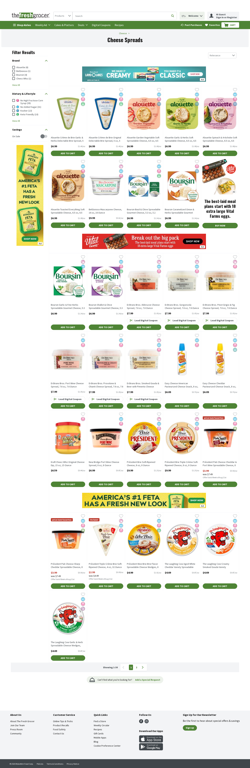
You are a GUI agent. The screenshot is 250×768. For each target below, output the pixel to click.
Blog (96, 741)
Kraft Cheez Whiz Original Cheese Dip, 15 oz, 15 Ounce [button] (68, 463)
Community (16, 733)
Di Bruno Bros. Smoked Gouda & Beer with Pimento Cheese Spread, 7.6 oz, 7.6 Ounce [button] (143, 385)
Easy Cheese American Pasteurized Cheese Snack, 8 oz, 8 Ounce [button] (181, 385)
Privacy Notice (73, 764)
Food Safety (59, 729)
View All (16, 85)
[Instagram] (147, 722)
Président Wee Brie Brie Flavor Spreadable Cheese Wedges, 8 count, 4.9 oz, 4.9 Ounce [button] (143, 565)
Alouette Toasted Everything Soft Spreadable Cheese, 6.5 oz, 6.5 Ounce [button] (68, 211)
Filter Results (23, 52)
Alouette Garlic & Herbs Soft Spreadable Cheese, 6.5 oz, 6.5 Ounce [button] (180, 139)
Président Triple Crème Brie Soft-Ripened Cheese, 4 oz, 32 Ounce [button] (105, 565)
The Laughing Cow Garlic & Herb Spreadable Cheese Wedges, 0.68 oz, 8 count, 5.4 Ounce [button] (67, 644)
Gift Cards (99, 733)
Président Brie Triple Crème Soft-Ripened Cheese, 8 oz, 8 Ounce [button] (181, 463)
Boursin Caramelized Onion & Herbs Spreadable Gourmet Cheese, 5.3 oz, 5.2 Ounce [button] (179, 211)
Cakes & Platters (64, 25)
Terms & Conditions (55, 764)
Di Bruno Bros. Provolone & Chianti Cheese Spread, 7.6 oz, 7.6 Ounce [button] (106, 385)
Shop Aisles (24, 25)
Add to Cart (68, 153)
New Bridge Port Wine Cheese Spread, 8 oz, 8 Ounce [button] (104, 463)
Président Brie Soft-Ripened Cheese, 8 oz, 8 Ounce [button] (141, 463)
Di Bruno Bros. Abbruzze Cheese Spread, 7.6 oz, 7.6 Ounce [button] (143, 306)
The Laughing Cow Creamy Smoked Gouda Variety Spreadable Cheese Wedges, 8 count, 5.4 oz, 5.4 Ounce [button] (218, 565)
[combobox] (62, 16)
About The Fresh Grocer (22, 721)
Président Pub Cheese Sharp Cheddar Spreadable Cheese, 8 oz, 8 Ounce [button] (67, 565)
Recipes (119, 25)
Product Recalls (61, 725)
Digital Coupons (101, 25)
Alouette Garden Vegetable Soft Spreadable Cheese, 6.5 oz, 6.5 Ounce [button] (143, 139)
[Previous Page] (124, 667)
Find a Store (100, 721)
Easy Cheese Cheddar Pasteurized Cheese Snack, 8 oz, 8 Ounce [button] (219, 385)
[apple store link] (151, 741)
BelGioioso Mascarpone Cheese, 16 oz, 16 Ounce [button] (105, 211)
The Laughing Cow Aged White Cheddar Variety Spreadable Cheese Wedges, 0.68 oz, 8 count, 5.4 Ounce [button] (180, 565)
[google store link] (151, 749)
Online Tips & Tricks (63, 721)
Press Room (16, 729)
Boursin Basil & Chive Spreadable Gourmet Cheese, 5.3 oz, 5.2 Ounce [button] (143, 211)
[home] (31, 16)
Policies (40, 764)
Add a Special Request (147, 679)
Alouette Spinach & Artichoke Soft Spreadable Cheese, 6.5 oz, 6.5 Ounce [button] (220, 139)
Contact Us (58, 733)
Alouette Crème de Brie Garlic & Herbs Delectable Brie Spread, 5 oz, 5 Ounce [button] (67, 139)
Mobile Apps (100, 737)
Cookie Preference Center (107, 745)
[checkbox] (14, 136)
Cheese (123, 33)
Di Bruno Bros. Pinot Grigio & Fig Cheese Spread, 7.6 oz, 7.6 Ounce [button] (220, 306)
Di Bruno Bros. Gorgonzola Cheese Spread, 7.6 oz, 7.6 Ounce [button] (182, 306)
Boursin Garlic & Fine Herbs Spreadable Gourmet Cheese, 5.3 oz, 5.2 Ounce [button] (68, 306)
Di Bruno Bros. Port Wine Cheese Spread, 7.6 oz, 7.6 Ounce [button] (67, 385)
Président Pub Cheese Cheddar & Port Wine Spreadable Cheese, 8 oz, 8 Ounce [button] (220, 463)
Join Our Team (17, 725)
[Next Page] (143, 667)
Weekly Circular (101, 725)
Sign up (190, 727)
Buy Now (220, 225)
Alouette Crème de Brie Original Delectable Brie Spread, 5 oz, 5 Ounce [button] (105, 139)
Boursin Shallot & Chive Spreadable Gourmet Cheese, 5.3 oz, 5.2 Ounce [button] (106, 306)
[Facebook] (141, 722)
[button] (232, 25)
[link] (191, 25)
